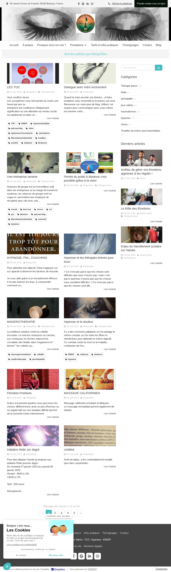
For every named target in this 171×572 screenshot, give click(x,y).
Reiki (123, 92)
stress (124, 124)
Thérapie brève (129, 85)
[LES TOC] (33, 73)
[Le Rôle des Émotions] (141, 197)
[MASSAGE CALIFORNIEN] (90, 379)
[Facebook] (78, 4)
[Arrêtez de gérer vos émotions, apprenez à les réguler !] (141, 158)
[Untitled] (90, 435)
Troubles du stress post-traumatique (140, 130)
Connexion (161, 568)
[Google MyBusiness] (83, 4)
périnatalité (127, 98)
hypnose (125, 118)
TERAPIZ (92, 569)
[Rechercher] (158, 68)
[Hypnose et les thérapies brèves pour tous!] (90, 244)
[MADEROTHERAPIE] (33, 307)
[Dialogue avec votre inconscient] (90, 73)
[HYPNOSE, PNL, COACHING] (33, 244)
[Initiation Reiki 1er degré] (33, 435)
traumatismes (128, 111)
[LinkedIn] (88, 4)
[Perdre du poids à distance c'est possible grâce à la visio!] (90, 162)
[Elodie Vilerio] (85, 32)
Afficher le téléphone (122, 3)
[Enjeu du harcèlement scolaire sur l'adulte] (141, 234)
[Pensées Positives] (33, 379)
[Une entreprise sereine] (33, 162)
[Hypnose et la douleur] (90, 307)
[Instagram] (92, 4)
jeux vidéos (127, 105)
